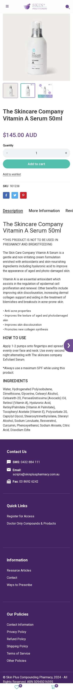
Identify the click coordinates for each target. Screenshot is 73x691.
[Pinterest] (23, 195)
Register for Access (20, 516)
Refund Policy (16, 639)
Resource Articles (19, 570)
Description (13, 210)
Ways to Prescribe (19, 585)
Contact (12, 578)
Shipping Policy (17, 646)
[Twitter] (14, 195)
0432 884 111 (26, 462)
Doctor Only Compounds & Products (31, 523)
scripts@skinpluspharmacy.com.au (36, 472)
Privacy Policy (16, 632)
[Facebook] (6, 195)
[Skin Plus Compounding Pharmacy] (36, 7)
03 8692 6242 (25, 481)
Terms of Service (18, 653)
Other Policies (16, 661)
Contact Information (20, 624)
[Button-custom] (60, 7)
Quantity (8, 145)
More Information (44, 210)
